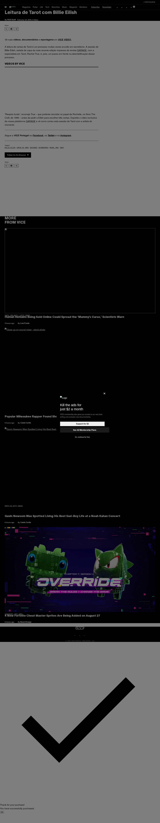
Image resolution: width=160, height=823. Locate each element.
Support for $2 (82, 424)
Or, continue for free (82, 437)
